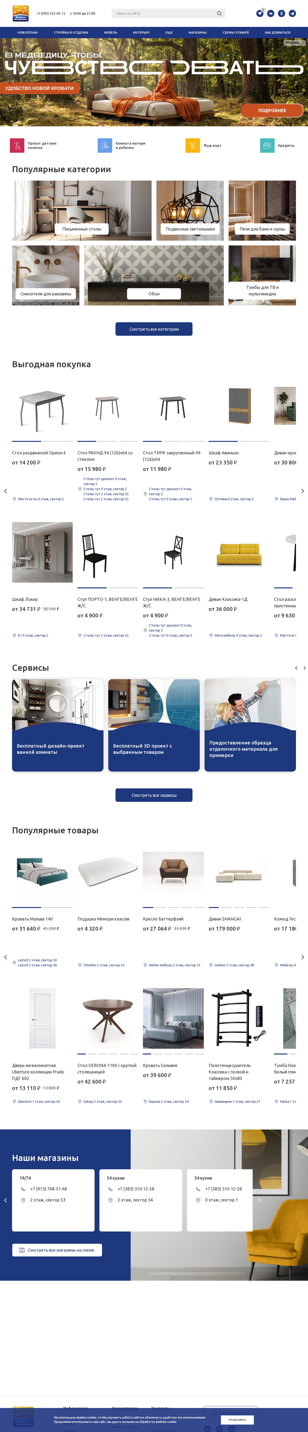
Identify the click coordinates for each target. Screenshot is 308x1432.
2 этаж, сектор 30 (108, 1101)
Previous (10, 82)
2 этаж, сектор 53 (186, 965)
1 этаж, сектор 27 (246, 1101)
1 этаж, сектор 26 (46, 1101)
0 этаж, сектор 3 (241, 499)
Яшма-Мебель (291, 499)
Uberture (25, 1101)
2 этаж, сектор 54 (175, 1101)
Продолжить (237, 1420)
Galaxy (88, 1101)
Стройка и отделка (71, 32)
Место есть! (27, 499)
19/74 (25, 1178)
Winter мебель (160, 965)
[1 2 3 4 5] (173, 872)
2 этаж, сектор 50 (43, 960)
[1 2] (42, 406)
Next (298, 82)
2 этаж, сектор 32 (115, 494)
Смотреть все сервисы (154, 795)
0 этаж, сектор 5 (114, 489)
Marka (284, 1101)
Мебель (110, 32)
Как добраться (277, 32)
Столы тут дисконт (99, 479)
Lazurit (23, 960)
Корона (154, 1101)
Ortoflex (89, 965)
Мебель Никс (290, 965)
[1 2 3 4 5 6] (107, 1018)
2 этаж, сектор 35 (111, 965)
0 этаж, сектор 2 (51, 499)
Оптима (221, 499)
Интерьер (141, 32)
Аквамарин (223, 1101)
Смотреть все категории (154, 329)
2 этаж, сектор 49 (240, 965)
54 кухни (116, 1178)
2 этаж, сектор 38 (43, 965)
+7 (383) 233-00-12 (51, 13)
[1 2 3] (107, 406)
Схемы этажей (236, 32)
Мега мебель (225, 635)
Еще (169, 32)
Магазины (198, 32)
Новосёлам (28, 32)
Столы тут (91, 489)
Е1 (20, 635)
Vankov (220, 965)
